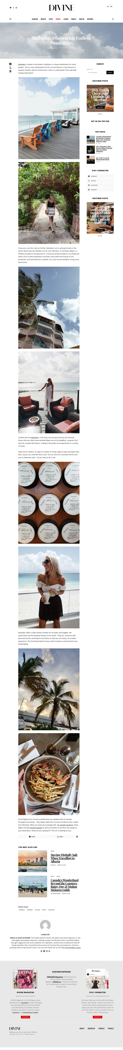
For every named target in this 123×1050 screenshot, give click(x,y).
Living (66, 19)
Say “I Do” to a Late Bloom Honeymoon (102, 158)
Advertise (91, 1028)
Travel (58, 19)
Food (51, 19)
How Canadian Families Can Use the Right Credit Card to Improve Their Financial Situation (100, 214)
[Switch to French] (111, 6)
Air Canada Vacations (65, 825)
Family (73, 19)
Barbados (22, 64)
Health (81, 19)
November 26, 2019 (52, 47)
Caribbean (30, 909)
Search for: (90, 69)
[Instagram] (16, 7)
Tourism (37, 909)
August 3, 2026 (66, 893)
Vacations (51, 909)
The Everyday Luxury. (73, 947)
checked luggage (35, 828)
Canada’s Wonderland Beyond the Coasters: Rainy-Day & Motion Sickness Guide (64, 885)
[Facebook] (10, 7)
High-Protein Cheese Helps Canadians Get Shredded (100, 94)
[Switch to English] (108, 6)
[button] (99, 114)
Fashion (35, 19)
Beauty (43, 19)
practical (15, 1012)
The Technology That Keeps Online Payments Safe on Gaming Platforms (104, 148)
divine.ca (53, 864)
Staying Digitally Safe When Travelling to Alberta (64, 858)
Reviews (90, 19)
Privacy (111, 1028)
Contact (101, 1028)
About (82, 1028)
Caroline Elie (72, 47)
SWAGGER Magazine (55, 977)
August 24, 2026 (61, 864)
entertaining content (30, 1012)
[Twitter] (13, 7)
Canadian (24, 1003)
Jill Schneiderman (55, 893)
